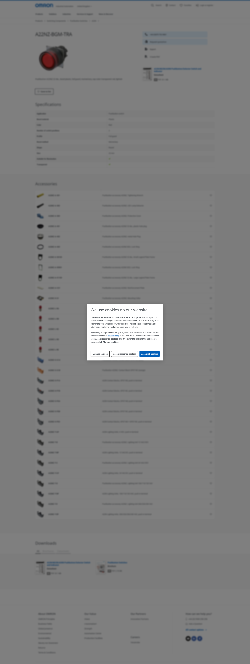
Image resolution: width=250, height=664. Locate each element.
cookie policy (113, 336)
